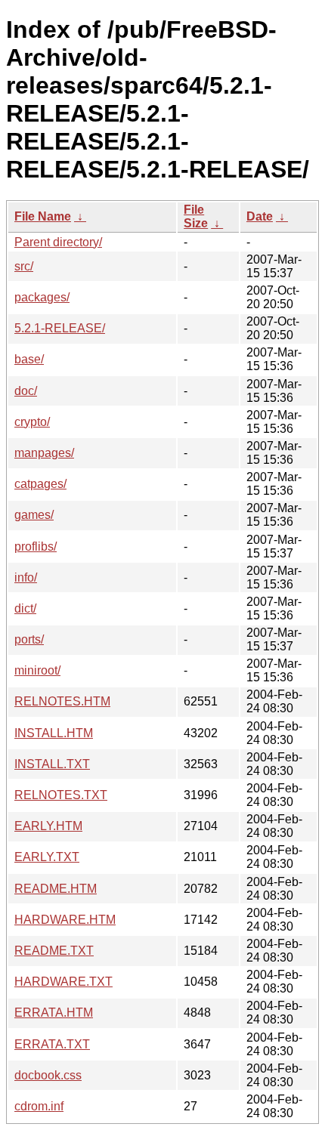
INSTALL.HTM (53, 733)
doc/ (25, 390)
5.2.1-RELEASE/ (59, 328)
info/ (25, 577)
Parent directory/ (58, 242)
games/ (34, 514)
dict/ (25, 608)
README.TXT (54, 950)
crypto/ (32, 421)
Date (259, 216)
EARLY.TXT (46, 857)
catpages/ (40, 483)
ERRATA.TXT (52, 1044)
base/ (29, 359)
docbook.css (48, 1075)
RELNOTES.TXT (60, 795)
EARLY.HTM (48, 826)
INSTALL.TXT (52, 764)
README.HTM (55, 888)
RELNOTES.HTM (62, 701)
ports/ (29, 639)
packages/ (42, 297)
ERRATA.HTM (53, 1012)
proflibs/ (35, 546)
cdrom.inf (38, 1106)
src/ (23, 266)
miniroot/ (37, 670)
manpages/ (44, 452)
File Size (196, 216)
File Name (42, 216)
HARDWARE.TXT (63, 981)
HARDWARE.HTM (65, 919)
